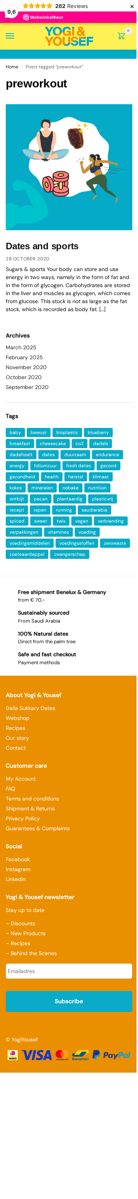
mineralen (42, 488)
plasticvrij (102, 499)
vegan (81, 521)
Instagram (18, 869)
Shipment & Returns (30, 808)
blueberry (98, 432)
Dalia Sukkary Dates (30, 708)
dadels (100, 444)
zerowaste (115, 543)
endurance (107, 455)
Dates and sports (42, 246)
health (52, 477)
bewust (39, 432)
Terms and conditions (32, 798)
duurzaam (75, 455)
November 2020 (26, 367)
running (64, 510)
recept (17, 510)
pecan (41, 499)
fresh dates (78, 466)
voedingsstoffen (76, 543)
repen (40, 510)
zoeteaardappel (27, 554)
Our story (17, 737)
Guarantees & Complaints (38, 828)
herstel (75, 477)
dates (48, 455)
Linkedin (16, 879)
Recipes (15, 728)
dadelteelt (21, 455)
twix (61, 521)
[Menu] (17, 36)
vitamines (58, 532)
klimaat (101, 477)
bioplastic (67, 432)
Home (12, 67)
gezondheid (22, 477)
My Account (21, 778)
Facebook (18, 859)
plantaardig (69, 499)
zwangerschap (69, 554)
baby (15, 432)
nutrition (97, 488)
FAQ (10, 788)
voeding (87, 532)
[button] (123, 36)
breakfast (20, 444)
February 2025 (24, 357)
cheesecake (53, 444)
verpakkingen (24, 532)
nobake (70, 488)
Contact (16, 747)
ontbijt (17, 499)
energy (17, 466)
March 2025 (21, 347)
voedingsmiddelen (30, 543)
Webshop (18, 718)
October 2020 (24, 377)
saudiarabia (94, 510)
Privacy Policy (23, 818)
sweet (40, 521)
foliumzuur (45, 466)
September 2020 (27, 387)
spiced (17, 521)
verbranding (111, 521)
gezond (108, 466)
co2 (80, 444)
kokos (16, 488)
